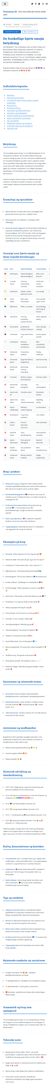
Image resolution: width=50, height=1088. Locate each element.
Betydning (10, 95)
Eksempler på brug (13, 108)
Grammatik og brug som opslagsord (20, 126)
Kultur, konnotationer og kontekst (19, 118)
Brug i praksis (12, 105)
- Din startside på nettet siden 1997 (24, 13)
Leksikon (17, 24)
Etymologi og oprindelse (15, 98)
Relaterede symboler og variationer (19, 123)
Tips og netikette (13, 121)
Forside (8, 24)
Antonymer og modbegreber (17, 113)
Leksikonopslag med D (30, 24)
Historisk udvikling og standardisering (20, 116)
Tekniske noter (12, 128)
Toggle (5, 4)
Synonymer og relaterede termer (18, 111)
